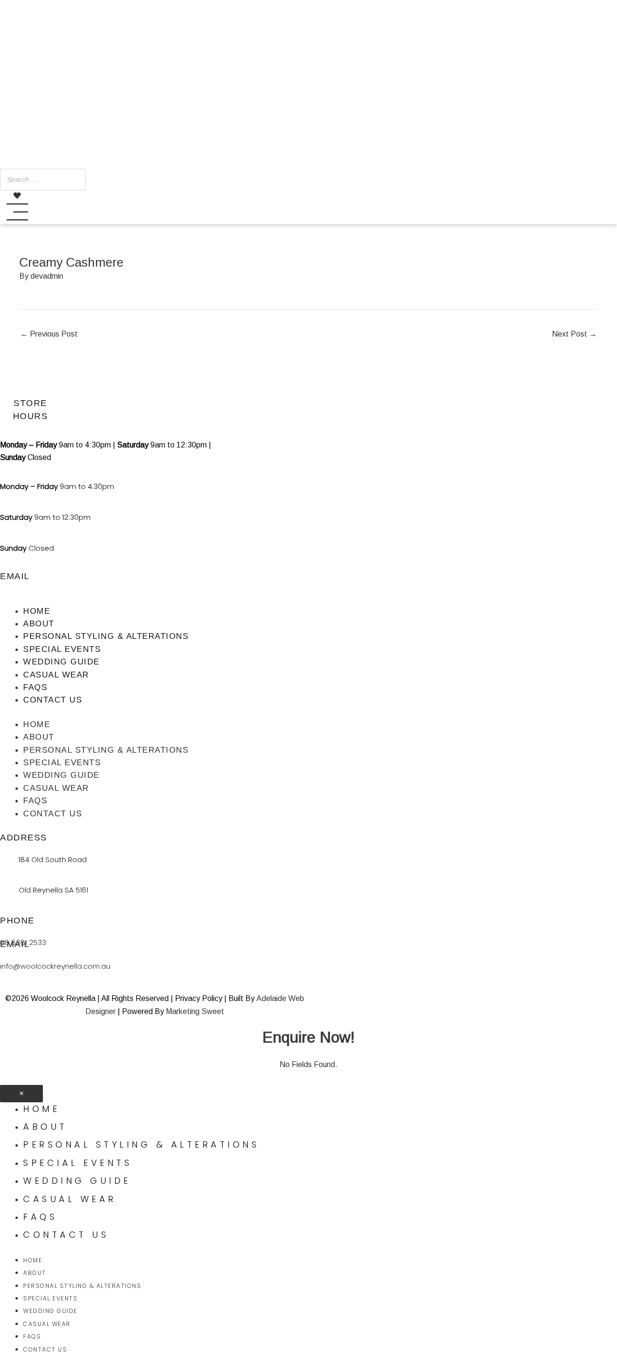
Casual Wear (56, 674)
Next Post (574, 334)
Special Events (62, 649)
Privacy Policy (198, 998)
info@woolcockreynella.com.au (55, 966)
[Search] (75, 179)
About (38, 623)
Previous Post (49, 334)
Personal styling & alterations (105, 636)
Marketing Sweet (195, 1011)
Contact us (52, 699)
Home (36, 611)
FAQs (35, 687)
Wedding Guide (61, 661)
